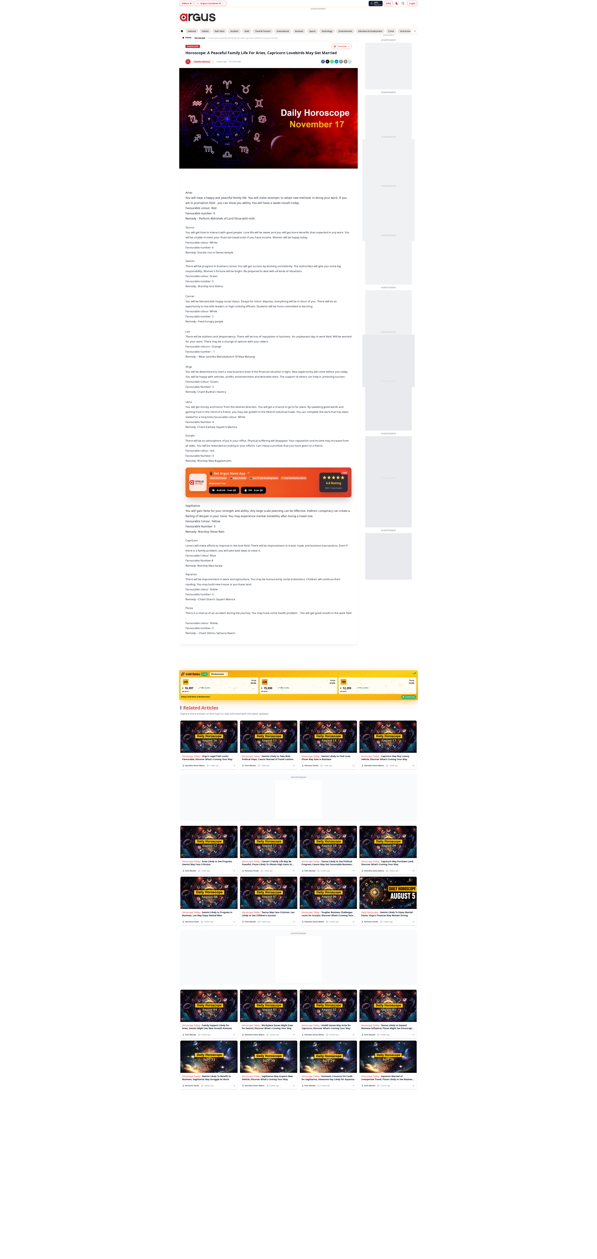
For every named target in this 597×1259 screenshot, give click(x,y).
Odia (388, 3)
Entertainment (345, 31)
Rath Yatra (219, 31)
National (192, 31)
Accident (234, 31)
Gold (247, 31)
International (283, 31)
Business (299, 31)
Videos (185, 3)
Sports (312, 31)
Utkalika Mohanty (202, 61)
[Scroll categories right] (415, 31)
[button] (219, 685)
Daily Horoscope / (370, 912)
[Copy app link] (345, 62)
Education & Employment (370, 31)
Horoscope (199, 38)
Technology (327, 31)
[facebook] (323, 62)
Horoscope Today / (191, 756)
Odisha (205, 31)
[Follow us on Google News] (350, 61)
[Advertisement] (311, 18)
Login (412, 3)
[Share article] (234, 765)
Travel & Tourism (263, 31)
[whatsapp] (332, 62)
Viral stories (405, 31)
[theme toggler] (396, 3)
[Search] (403, 3)
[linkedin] (336, 62)
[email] (341, 62)
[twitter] (327, 62)
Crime (391, 31)
